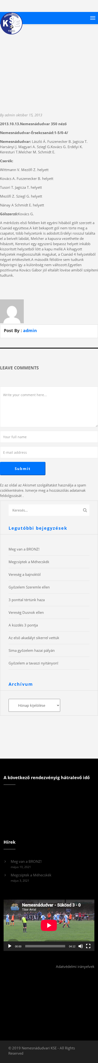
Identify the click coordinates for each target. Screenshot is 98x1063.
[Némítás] (80, 946)
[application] (49, 925)
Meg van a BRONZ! (24, 549)
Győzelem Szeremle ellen (29, 587)
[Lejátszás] (9, 946)
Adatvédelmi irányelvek (75, 966)
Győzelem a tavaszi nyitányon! (33, 663)
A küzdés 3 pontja (23, 625)
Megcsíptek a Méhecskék (29, 561)
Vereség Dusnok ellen (26, 612)
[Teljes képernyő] (88, 946)
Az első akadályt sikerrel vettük (34, 637)
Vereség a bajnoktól (25, 574)
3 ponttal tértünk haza (27, 599)
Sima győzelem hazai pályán (32, 650)
